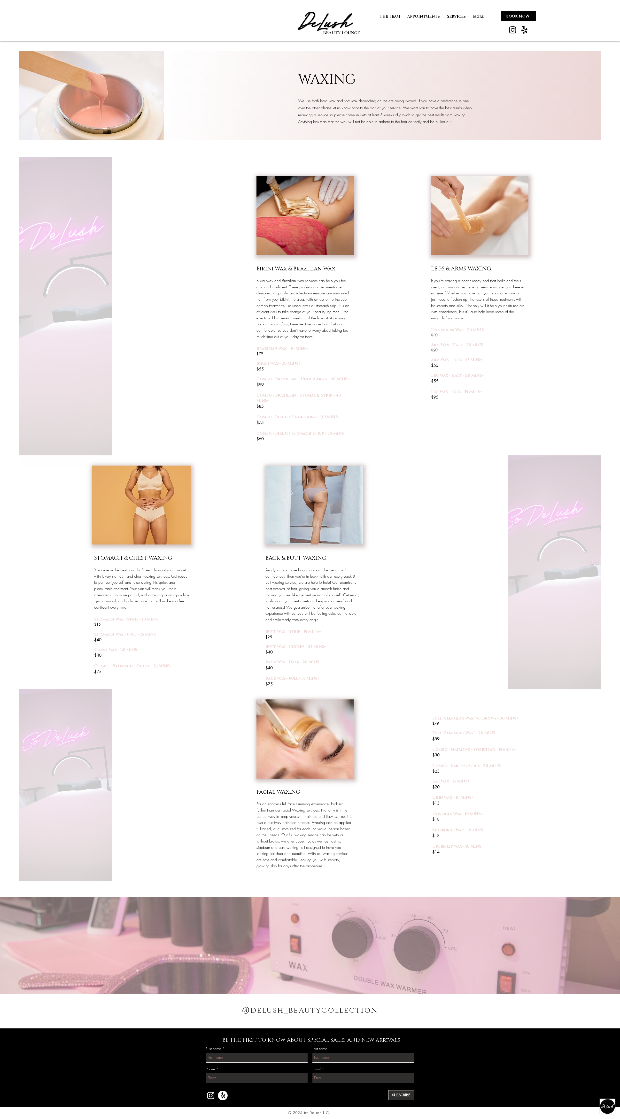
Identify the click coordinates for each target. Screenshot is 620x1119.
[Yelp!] (524, 30)
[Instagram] (512, 30)
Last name (319, 1049)
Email (316, 1069)
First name (213, 1049)
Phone (210, 1069)
